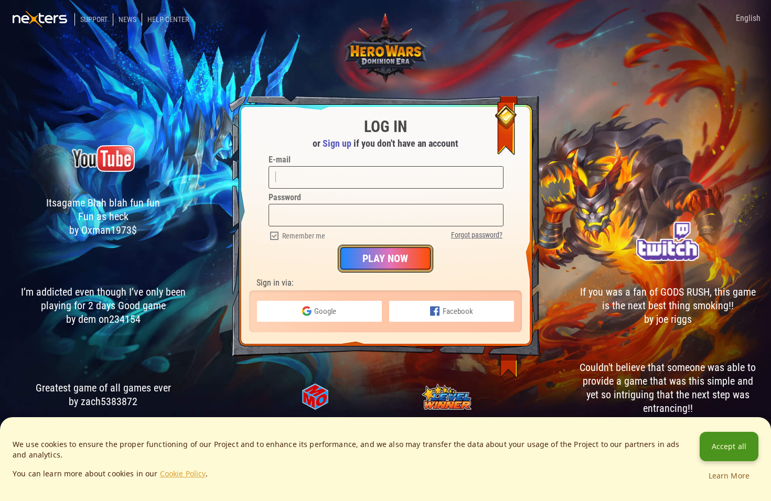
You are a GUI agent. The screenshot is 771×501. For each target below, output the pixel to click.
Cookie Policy (183, 473)
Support (94, 19)
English (748, 18)
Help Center (168, 19)
